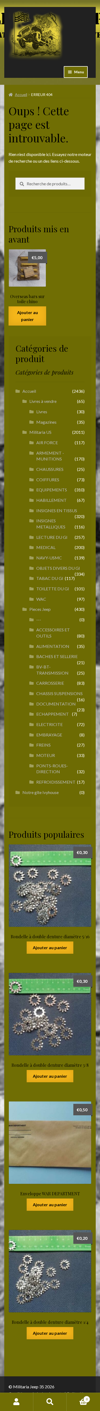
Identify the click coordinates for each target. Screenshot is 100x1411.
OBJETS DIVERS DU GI (58, 568)
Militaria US (40, 432)
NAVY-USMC (49, 557)
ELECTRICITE (49, 724)
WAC (41, 599)
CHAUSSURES (49, 469)
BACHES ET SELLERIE (57, 656)
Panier (77, 1397)
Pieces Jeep (40, 609)
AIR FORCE (47, 442)
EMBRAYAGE (49, 734)
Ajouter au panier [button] (27, 316)
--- (38, 619)
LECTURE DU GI (51, 537)
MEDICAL (45, 547)
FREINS (43, 744)
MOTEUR (45, 755)
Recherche (50, 1402)
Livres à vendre (43, 401)
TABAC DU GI (49, 578)
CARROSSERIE (50, 683)
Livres (41, 411)
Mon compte (16, 1402)
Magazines (46, 421)
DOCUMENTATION (56, 703)
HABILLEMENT (51, 500)
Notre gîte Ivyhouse (40, 792)
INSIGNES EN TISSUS (56, 510)
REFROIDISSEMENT (55, 781)
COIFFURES (47, 479)
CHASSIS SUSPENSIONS (59, 693)
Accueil (21, 94)
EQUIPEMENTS (51, 489)
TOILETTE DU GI (52, 588)
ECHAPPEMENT (52, 713)
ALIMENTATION (52, 646)
